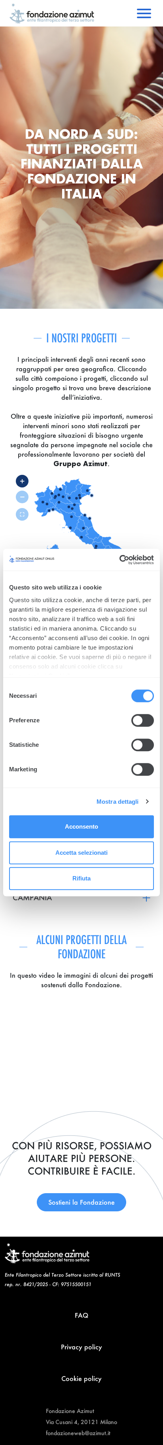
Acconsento (81, 826)
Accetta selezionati (81, 852)
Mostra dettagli (118, 801)
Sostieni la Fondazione (81, 1202)
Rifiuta (81, 878)
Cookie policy (81, 1378)
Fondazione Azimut (70, 1411)
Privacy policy (81, 1347)
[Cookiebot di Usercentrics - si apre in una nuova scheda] (119, 560)
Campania (32, 897)
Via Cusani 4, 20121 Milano (81, 1422)
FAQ (81, 1315)
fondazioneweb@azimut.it (78, 1433)
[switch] (142, 720)
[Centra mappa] (22, 514)
